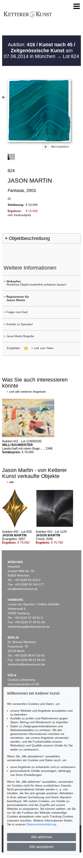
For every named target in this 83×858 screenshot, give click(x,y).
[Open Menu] (76, 6)
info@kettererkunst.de (22, 589)
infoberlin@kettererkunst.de (26, 664)
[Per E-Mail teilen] (24, 348)
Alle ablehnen (41, 837)
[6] (3, 97)
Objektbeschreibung (29, 238)
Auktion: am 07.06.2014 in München (39, 50)
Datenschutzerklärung (41, 824)
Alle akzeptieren (41, 847)
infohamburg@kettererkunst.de (29, 626)
